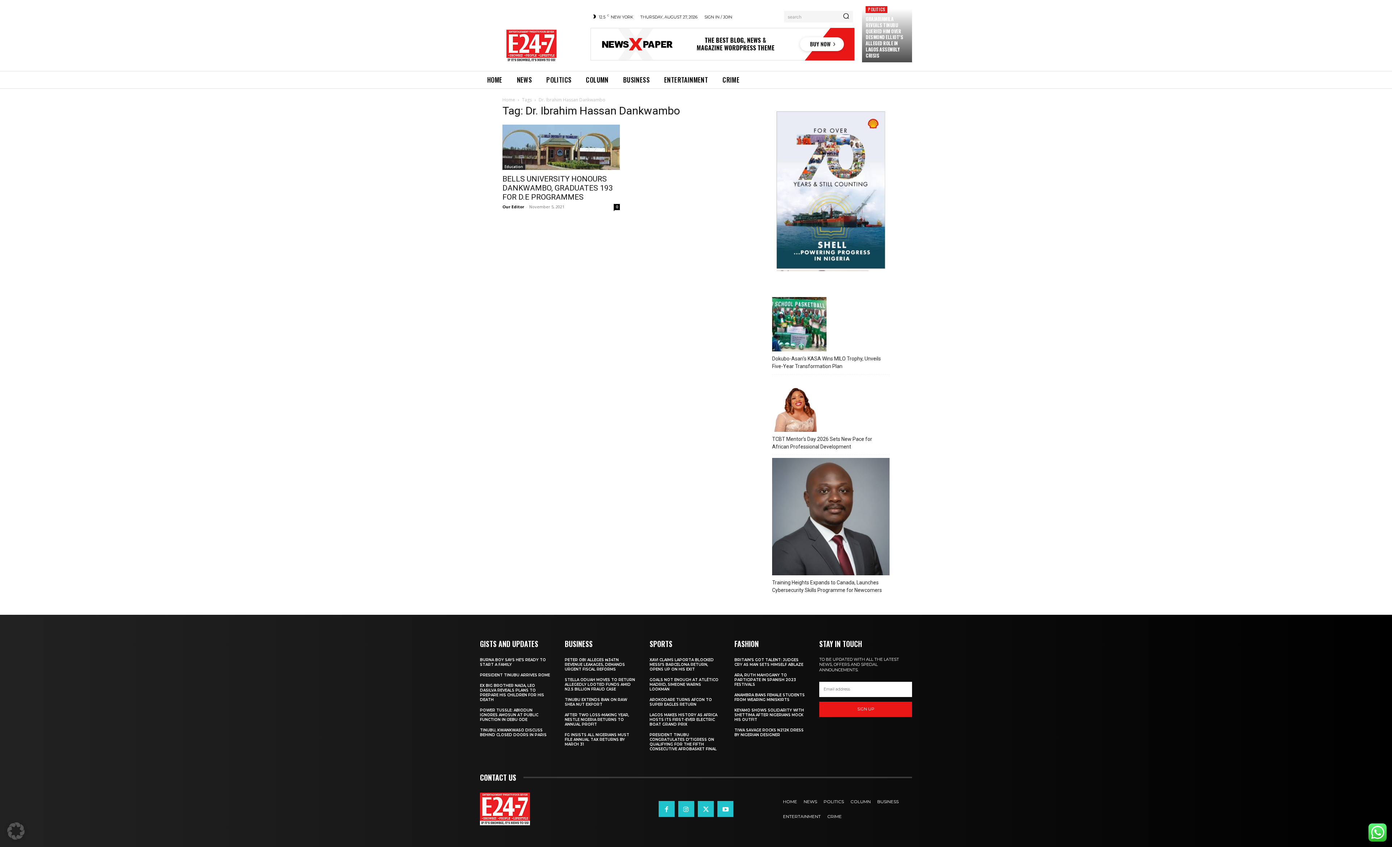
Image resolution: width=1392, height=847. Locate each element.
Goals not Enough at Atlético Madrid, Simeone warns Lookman (684, 684)
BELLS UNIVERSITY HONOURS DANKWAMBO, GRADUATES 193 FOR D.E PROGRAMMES (557, 188)
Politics (876, 9)
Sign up (865, 709)
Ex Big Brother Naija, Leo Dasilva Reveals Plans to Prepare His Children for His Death (512, 692)
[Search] (846, 16)
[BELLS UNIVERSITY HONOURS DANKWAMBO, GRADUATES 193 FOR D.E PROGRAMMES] (561, 147)
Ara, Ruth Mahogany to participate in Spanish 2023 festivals (765, 680)
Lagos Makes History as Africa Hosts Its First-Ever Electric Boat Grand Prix (683, 720)
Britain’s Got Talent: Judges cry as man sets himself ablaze (768, 662)
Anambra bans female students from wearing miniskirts (769, 697)
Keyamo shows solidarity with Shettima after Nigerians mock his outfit (769, 715)
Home (508, 100)
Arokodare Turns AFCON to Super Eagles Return (681, 702)
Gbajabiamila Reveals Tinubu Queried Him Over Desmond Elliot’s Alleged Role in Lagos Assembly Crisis (884, 37)
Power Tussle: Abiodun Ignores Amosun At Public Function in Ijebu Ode (509, 715)
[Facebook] (667, 809)
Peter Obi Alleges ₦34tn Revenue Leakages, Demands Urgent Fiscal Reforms (595, 665)
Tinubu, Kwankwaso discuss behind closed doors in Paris (513, 732)
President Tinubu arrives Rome (515, 675)
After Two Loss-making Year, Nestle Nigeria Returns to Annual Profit (597, 720)
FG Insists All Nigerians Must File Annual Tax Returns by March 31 (597, 740)
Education (514, 166)
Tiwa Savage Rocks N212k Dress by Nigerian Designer (769, 732)
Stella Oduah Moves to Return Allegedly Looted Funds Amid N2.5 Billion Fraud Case (600, 684)
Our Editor (513, 206)
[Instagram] (686, 809)
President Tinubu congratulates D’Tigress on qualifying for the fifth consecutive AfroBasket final (683, 742)
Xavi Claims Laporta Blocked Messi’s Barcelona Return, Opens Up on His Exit (682, 665)
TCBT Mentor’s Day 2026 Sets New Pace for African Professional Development (822, 443)
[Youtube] (725, 809)
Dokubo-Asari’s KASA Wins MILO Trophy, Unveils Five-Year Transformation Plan (826, 362)
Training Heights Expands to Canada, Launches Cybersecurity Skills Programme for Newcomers (827, 586)
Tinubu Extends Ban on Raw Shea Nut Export (596, 702)
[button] (16, 831)
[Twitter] (706, 809)
